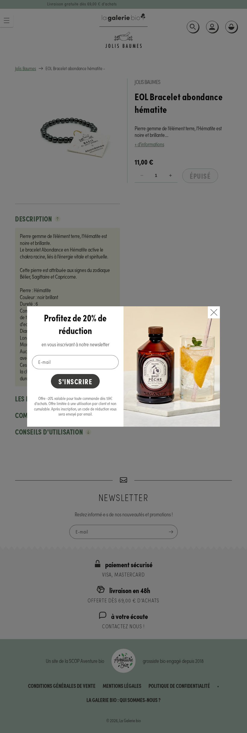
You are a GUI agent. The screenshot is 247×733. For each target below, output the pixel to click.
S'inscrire (75, 381)
